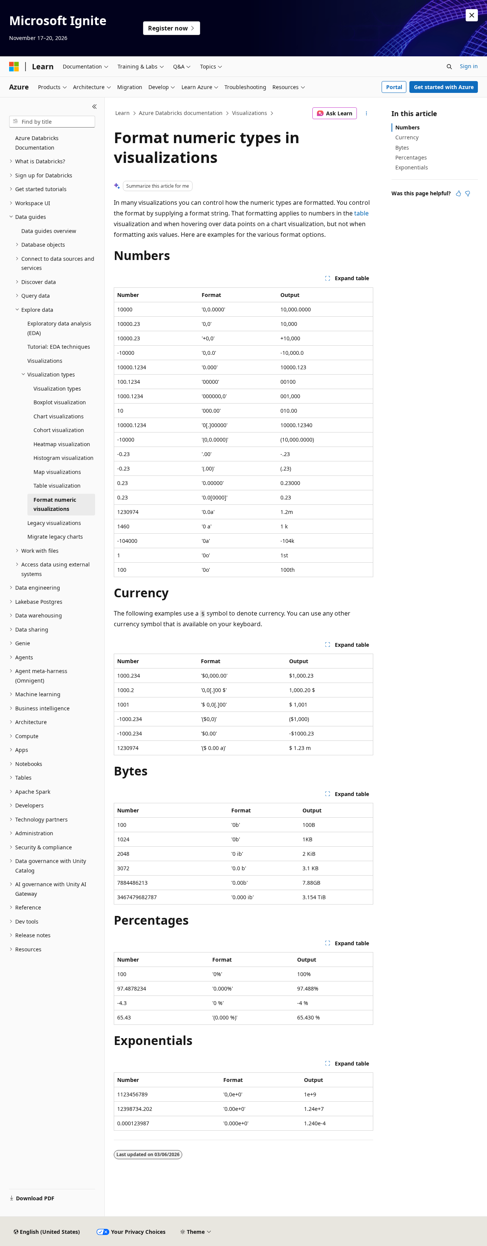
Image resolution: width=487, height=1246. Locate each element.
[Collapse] (94, 107)
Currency (407, 137)
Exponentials (411, 167)
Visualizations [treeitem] (44, 360)
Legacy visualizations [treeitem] (54, 522)
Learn (122, 112)
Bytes (402, 147)
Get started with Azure (444, 87)
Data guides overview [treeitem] (48, 231)
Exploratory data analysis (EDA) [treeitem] (59, 328)
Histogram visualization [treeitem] (63, 457)
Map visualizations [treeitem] (57, 471)
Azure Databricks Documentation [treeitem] (37, 142)
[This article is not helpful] (467, 193)
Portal (394, 87)
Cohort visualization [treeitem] (58, 430)
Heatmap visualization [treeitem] (61, 444)
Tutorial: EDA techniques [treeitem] (58, 346)
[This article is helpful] (458, 193)
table (361, 213)
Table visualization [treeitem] (57, 485)
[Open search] (449, 66)
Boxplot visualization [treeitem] (59, 402)
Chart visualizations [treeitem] (58, 416)
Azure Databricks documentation (181, 112)
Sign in (469, 66)
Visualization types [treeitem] (57, 388)
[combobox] (52, 122)
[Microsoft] (14, 67)
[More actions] (366, 113)
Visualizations (249, 112)
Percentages (411, 157)
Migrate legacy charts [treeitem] (55, 536)
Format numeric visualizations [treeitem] (54, 504)
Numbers (407, 127)
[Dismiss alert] (472, 15)
